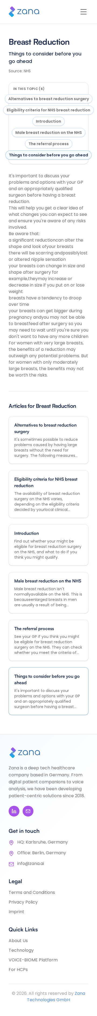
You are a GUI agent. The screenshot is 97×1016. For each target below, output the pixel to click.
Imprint (16, 912)
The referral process (49, 143)
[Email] (28, 811)
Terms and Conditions (32, 892)
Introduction (48, 121)
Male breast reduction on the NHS (48, 132)
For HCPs (18, 969)
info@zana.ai (30, 863)
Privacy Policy (23, 902)
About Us (18, 941)
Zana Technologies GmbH (56, 996)
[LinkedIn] (14, 811)
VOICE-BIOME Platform (33, 960)
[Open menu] (83, 12)
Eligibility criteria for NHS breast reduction (48, 110)
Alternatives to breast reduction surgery (48, 98)
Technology (21, 950)
